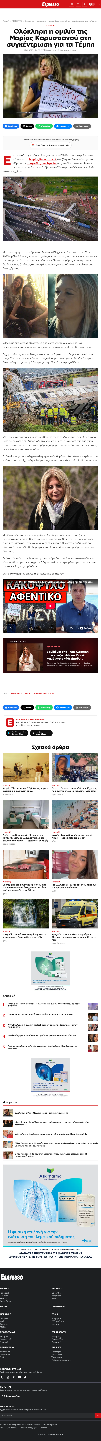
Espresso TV (59, 1332)
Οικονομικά (5, 1339)
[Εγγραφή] (98, 1415)
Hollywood (57, 1295)
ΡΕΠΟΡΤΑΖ (50, 25)
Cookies (43, 1428)
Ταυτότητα (56, 1351)
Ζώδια (55, 1314)
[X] (14, 1377)
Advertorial (5, 1351)
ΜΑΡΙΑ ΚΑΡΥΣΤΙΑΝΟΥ (21, 693)
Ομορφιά (4, 1318)
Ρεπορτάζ (4, 1293)
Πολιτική (4, 1295)
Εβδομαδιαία (58, 1321)
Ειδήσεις (4, 1288)
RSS (2, 1357)
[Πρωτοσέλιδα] (71, 4)
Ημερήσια (56, 1318)
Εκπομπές (56, 1336)
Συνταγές (4, 1324)
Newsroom (50, 50)
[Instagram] (8, 1377)
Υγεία (2, 1321)
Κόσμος (3, 1298)
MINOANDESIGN (55, 1434)
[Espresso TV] (84, 4)
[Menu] (2, 4)
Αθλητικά (4, 1336)
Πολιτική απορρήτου (61, 1360)
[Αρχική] (12, 1277)
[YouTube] (19, 1377)
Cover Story (5, 1301)
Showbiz (57, 1288)
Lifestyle (5, 1314)
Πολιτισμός (58, 1306)
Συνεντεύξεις (57, 1339)
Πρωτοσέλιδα (7, 1332)
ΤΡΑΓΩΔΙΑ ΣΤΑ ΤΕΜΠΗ (44, 693)
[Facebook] (2, 1377)
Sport (3, 1306)
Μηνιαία (56, 1324)
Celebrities (56, 1293)
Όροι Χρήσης (58, 1357)
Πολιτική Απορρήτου (28, 1428)
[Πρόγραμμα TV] (78, 4)
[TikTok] (25, 1377)
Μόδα (3, 1327)
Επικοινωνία (57, 1354)
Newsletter (5, 1354)
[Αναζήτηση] (98, 4)
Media (54, 1298)
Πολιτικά (4, 1342)
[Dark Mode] (92, 4)
